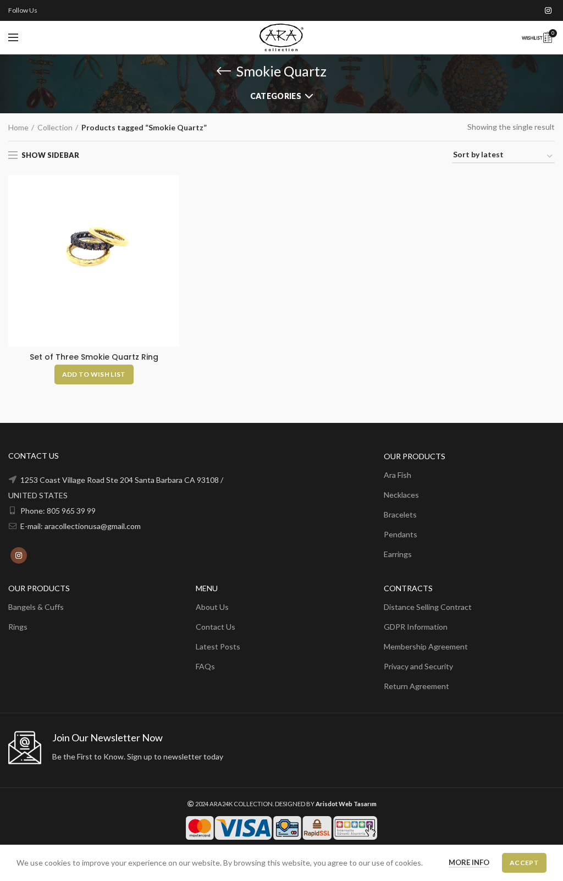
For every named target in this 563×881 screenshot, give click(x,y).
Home (18, 127)
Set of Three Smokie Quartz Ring (94, 357)
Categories (275, 96)
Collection (55, 127)
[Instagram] (548, 10)
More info (469, 862)
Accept (524, 862)
